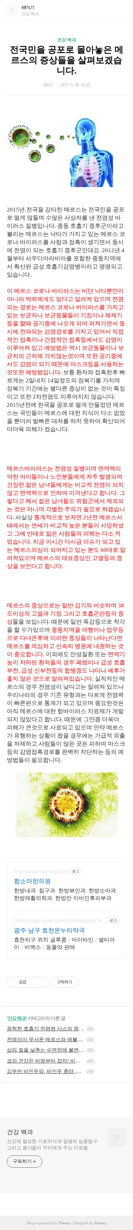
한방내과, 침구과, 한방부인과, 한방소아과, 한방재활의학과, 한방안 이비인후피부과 (65, 894)
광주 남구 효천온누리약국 (49, 930)
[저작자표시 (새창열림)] (81, 982)
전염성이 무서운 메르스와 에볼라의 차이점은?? (46, 1039)
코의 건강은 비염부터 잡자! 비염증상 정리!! (46, 1061)
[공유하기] (32, 982)
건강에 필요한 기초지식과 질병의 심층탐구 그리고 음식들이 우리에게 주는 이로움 (52, 1144)
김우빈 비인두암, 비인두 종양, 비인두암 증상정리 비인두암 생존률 (46, 1071)
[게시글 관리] (41, 982)
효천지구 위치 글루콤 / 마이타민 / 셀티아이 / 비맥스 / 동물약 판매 (64, 943)
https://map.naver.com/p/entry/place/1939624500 (59, 920)
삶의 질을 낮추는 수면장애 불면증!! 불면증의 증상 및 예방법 (46, 1050)
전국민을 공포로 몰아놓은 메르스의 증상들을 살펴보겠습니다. (66, 60)
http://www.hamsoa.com (41, 871)
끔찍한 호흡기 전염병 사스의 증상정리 (46, 1028)
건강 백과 (66, 39)
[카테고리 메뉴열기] (121, 10)
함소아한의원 (32, 881)
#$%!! (27, 7)
